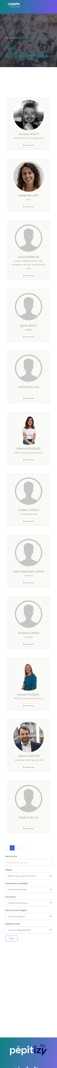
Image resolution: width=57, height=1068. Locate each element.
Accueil (8, 37)
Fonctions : (11, 897)
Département (12, 923)
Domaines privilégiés (16, 883)
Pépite (8, 870)
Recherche (11, 856)
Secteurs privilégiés (16, 910)
